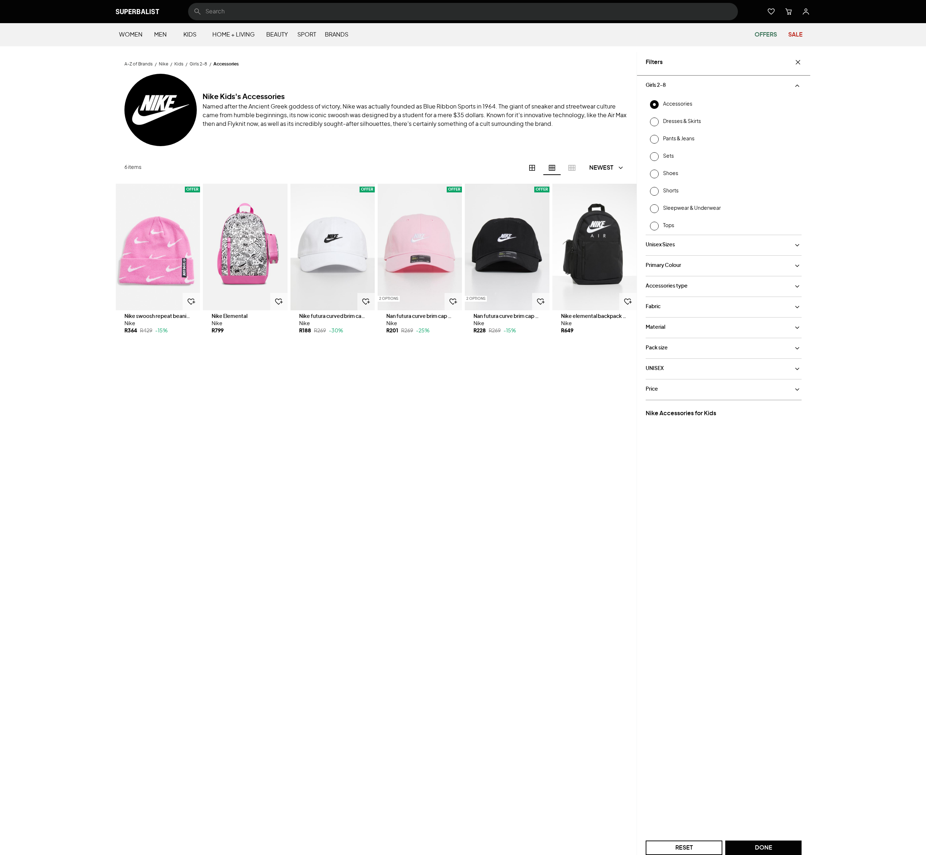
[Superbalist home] (137, 11)
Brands (336, 35)
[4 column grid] (532, 168)
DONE (763, 848)
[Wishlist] (771, 11)
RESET (684, 848)
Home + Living (233, 35)
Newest (601, 168)
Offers (766, 35)
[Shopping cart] (788, 11)
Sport (306, 35)
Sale (795, 35)
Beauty (277, 35)
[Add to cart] (191, 301)
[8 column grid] (572, 168)
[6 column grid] (552, 168)
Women (131, 35)
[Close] (798, 62)
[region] (158, 247)
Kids (189, 35)
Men (160, 35)
